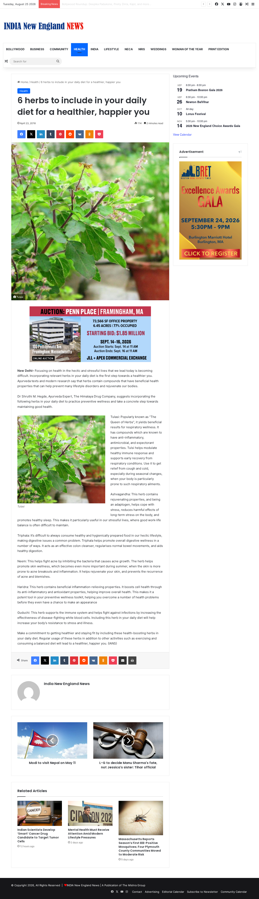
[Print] (132, 660)
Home (24, 82)
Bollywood (15, 49)
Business (37, 49)
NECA (129, 49)
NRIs (141, 49)
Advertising (152, 891)
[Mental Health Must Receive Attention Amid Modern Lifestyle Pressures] (90, 813)
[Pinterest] (60, 134)
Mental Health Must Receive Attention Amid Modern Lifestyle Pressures (88, 833)
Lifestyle (111, 49)
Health (79, 49)
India (94, 49)
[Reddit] (70, 134)
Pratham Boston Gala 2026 (204, 90)
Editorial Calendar (173, 891)
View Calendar (182, 134)
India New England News (67, 683)
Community (59, 49)
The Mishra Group (133, 885)
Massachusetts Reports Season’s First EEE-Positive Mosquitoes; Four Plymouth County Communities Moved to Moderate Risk (140, 846)
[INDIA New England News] (43, 26)
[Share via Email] (123, 660)
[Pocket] (99, 134)
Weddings (158, 49)
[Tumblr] (51, 134)
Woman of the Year (187, 49)
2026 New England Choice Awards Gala (213, 126)
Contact (137, 891)
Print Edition (218, 49)
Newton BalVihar (197, 102)
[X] (31, 134)
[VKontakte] (80, 134)
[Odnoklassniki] (89, 134)
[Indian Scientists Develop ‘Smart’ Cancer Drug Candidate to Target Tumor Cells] (39, 813)
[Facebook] (21, 134)
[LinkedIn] (41, 134)
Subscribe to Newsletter (202, 891)
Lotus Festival (196, 114)
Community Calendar (234, 891)
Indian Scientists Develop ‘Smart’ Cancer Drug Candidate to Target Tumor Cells (111, 4)
